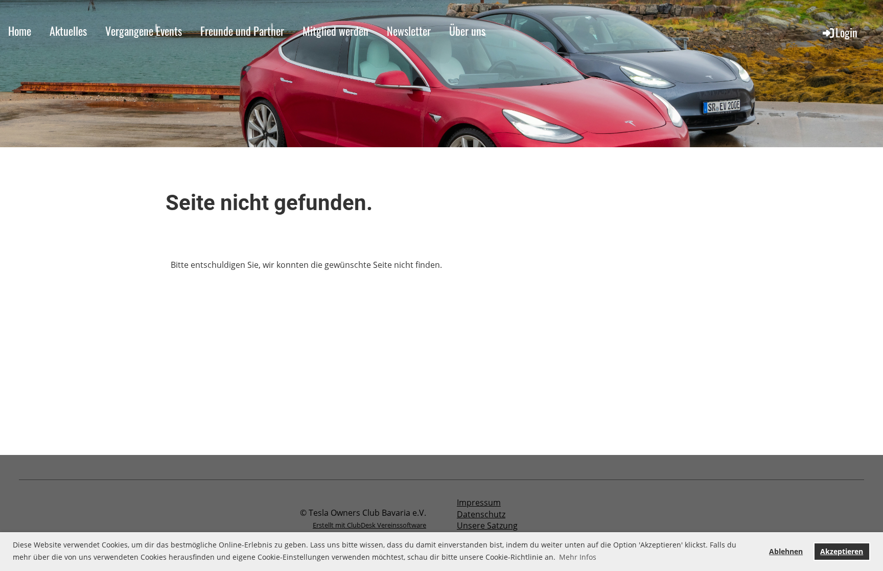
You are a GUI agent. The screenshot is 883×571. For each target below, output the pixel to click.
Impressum (479, 502)
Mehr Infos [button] (577, 557)
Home (19, 30)
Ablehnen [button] (786, 551)
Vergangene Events (143, 30)
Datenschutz (481, 514)
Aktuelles (68, 30)
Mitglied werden (335, 30)
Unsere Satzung (487, 525)
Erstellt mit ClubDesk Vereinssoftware (369, 525)
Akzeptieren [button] (841, 551)
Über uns (467, 30)
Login (846, 32)
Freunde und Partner (242, 30)
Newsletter (409, 30)
